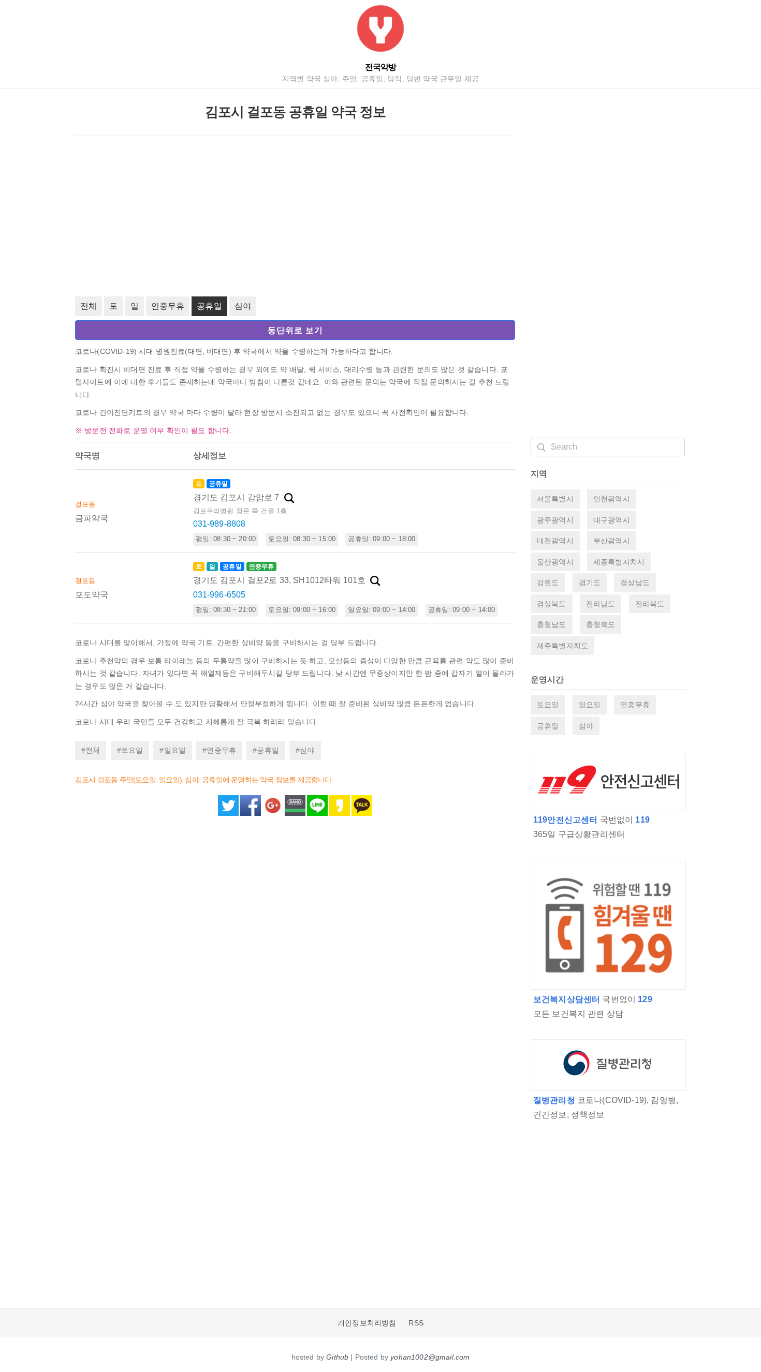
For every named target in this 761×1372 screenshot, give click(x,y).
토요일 (548, 704)
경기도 (590, 582)
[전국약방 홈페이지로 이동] (380, 31)
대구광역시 (611, 520)
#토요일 (130, 750)
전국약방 (380, 67)
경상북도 (551, 604)
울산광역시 (555, 562)
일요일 (590, 704)
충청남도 (551, 624)
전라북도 (650, 604)
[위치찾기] (289, 498)
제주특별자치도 (562, 646)
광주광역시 (555, 520)
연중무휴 (168, 306)
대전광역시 (555, 540)
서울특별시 (555, 499)
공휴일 (209, 306)
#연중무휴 (219, 750)
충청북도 (601, 624)
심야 (243, 306)
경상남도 (635, 582)
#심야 (305, 750)
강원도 (548, 582)
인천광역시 (611, 499)
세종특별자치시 (619, 562)
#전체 (90, 750)
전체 (88, 306)
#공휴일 (266, 750)
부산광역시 (611, 540)
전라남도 (601, 604)
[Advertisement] (295, 216)
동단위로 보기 (295, 330)
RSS (415, 1323)
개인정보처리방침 (367, 1323)
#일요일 (172, 750)
